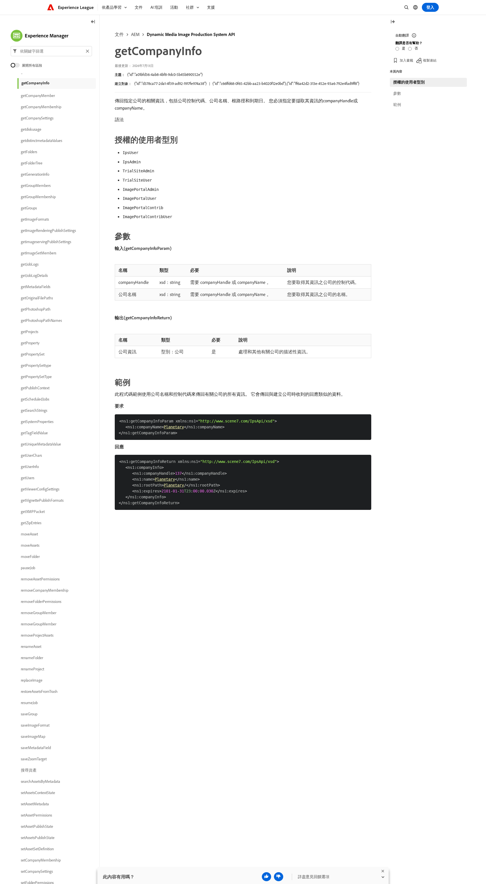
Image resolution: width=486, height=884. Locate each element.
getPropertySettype (36, 365)
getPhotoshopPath (36, 309)
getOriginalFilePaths (37, 297)
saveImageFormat (35, 725)
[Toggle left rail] (93, 22)
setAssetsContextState (38, 792)
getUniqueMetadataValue (41, 444)
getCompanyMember (38, 95)
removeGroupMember (38, 612)
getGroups (29, 208)
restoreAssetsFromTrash (39, 691)
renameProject (32, 669)
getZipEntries (31, 522)
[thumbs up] (266, 876)
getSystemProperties (37, 421)
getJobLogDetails (34, 275)
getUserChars (31, 455)
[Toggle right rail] (392, 22)
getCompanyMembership (41, 106)
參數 (397, 93)
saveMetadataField (36, 747)
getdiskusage (31, 129)
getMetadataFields (35, 286)
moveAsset (29, 534)
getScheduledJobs (35, 399)
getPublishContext (35, 387)
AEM (135, 34)
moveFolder (30, 556)
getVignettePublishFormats (42, 500)
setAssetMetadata (35, 803)
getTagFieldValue (34, 432)
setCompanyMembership (41, 860)
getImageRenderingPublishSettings (48, 230)
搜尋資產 (29, 770)
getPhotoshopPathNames (41, 320)
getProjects (29, 331)
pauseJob (28, 567)
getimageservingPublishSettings (46, 241)
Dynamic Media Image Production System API (191, 34)
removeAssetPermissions (40, 579)
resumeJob (29, 702)
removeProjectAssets (37, 635)
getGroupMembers (36, 185)
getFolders (29, 151)
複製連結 (429, 60)
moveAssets (30, 545)
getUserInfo (30, 466)
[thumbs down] (278, 876)
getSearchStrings (34, 410)
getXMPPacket (33, 511)
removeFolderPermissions (41, 601)
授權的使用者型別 (409, 82)
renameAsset (31, 646)
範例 (397, 104)
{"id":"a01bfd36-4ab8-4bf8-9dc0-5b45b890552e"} (165, 74)
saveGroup (29, 713)
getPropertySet (32, 354)
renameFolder (32, 657)
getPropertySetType (36, 376)
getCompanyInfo (35, 82)
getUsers (27, 477)
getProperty (30, 342)
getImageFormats (35, 219)
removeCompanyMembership (44, 590)
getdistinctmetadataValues (41, 140)
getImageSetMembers (38, 253)
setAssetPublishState (37, 826)
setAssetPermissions (36, 815)
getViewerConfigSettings (40, 489)
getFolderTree (31, 163)
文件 (119, 34)
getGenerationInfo (35, 174)
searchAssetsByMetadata (40, 781)
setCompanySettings (37, 871)
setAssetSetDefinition (37, 848)
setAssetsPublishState (38, 837)
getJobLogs (30, 264)
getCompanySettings (37, 118)
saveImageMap (33, 736)
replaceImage (31, 680)
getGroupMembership (38, 196)
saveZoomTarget (34, 758)
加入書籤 (406, 60)
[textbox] (51, 51)
